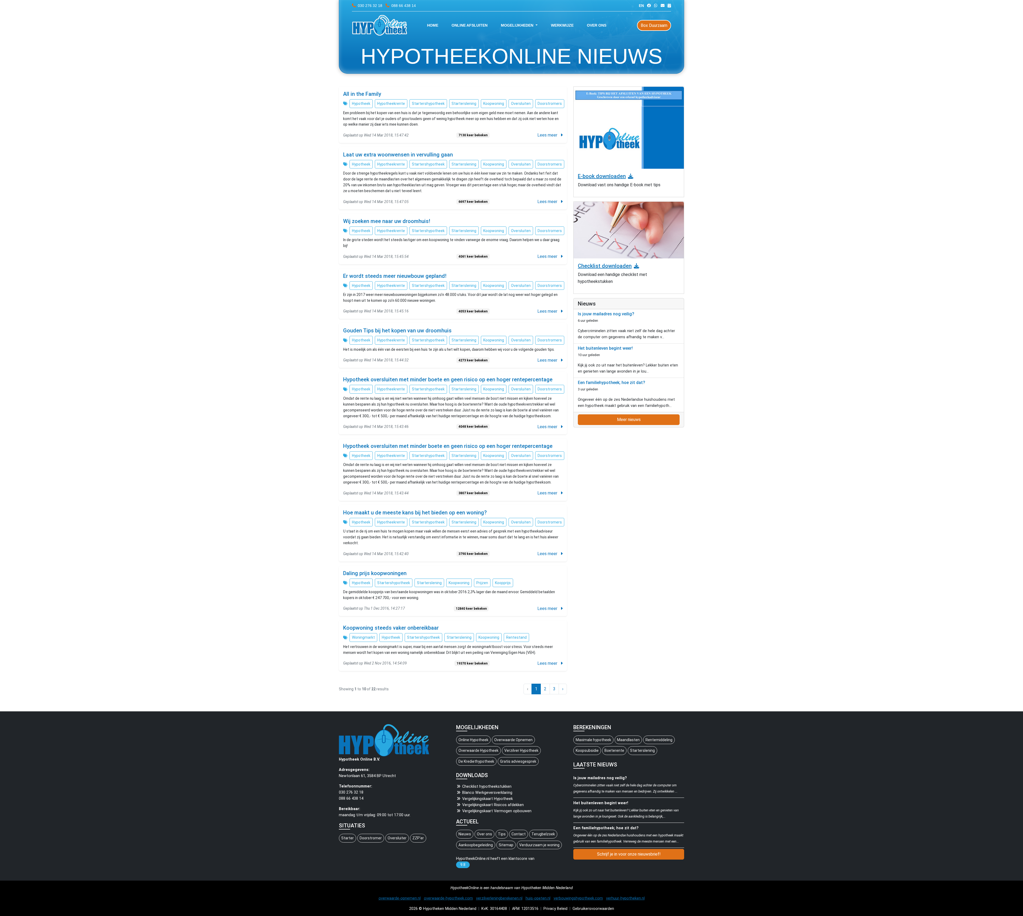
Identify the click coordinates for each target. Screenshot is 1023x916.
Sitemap (506, 845)
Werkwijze (562, 25)
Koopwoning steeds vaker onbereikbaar (391, 628)
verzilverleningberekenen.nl (499, 898)
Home (432, 25)
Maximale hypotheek (593, 740)
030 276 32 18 (370, 5)
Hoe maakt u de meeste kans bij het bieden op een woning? (415, 512)
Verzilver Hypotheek (521, 750)
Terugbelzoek (543, 834)
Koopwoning (493, 103)
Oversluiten (521, 103)
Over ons (596, 25)
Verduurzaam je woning (539, 845)
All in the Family (362, 94)
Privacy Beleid (555, 908)
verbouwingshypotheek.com (578, 898)
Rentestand (516, 637)
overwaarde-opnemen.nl (400, 898)
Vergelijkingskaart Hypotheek (487, 799)
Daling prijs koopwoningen (375, 573)
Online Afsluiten (470, 25)
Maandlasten (628, 740)
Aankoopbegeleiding (475, 845)
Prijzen (482, 583)
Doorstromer (371, 838)
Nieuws (464, 834)
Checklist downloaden (605, 266)
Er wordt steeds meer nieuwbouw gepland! (394, 276)
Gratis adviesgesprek (518, 761)
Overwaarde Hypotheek (478, 750)
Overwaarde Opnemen (513, 740)
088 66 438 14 (403, 5)
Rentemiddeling (659, 740)
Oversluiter (397, 838)
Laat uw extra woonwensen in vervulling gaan (398, 154)
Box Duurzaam (654, 25)
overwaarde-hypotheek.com (448, 898)
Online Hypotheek (473, 740)
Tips (502, 834)
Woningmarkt (363, 637)
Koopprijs (503, 583)
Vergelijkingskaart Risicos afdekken (493, 805)
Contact (519, 834)
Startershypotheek (428, 103)
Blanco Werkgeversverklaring (487, 792)
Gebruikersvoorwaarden (593, 908)
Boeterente (614, 750)
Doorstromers (550, 103)
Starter (347, 838)
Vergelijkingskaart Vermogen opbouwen (496, 811)
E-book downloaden (602, 176)
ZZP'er (418, 838)
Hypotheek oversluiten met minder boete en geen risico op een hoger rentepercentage (448, 379)
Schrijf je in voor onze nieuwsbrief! (629, 854)
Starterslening (464, 103)
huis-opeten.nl (538, 898)
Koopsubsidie (587, 750)
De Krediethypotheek (476, 761)
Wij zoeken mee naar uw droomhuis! (386, 221)
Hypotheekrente (391, 103)
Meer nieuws (629, 419)
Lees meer (547, 135)
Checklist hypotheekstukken (487, 786)
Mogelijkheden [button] (517, 25)
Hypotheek (361, 103)
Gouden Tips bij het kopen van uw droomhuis (397, 330)
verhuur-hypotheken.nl (625, 898)
